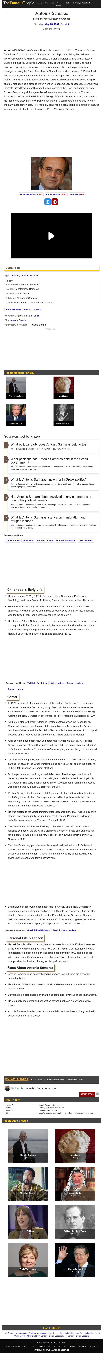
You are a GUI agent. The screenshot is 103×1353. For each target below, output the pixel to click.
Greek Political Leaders (64, 930)
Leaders (74, 194)
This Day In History (16, 1346)
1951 (56, 24)
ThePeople (18, 3)
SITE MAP (31, 1346)
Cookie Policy (44, 1346)
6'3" (15, 315)
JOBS (95, 1346)
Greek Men (28, 540)
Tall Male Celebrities (37, 683)
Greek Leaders (15, 689)
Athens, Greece (18, 320)
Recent (62, 1342)
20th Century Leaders (65, 1333)
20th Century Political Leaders (49, 1335)
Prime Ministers (54, 194)
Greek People (13, 540)
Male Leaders (57, 683)
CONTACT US (75, 1346)
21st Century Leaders (85, 1333)
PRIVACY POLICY (60, 1346)
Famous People (42, 1350)
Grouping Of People (47, 1342)
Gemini (65, 24)
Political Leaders (28, 194)
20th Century (8, 1333)
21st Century (21, 1333)
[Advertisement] (53, 39)
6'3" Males (34, 315)
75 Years (14, 275)
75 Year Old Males (29, 275)
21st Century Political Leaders (76, 1335)
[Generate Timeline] (16, 1080)
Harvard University (65, 540)
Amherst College (44, 540)
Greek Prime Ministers (38, 930)
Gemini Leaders (75, 683)
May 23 (49, 24)
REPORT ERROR (87, 1094)
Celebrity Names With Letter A (41, 1333)
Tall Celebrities (85, 540)
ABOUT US (87, 1346)
